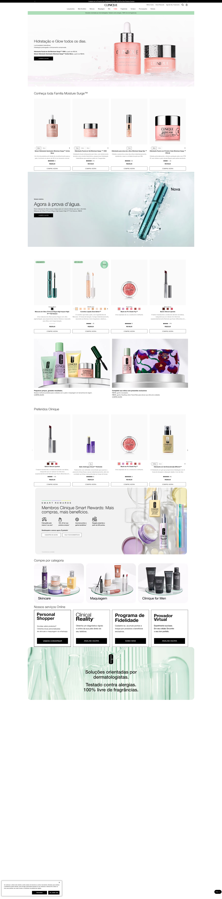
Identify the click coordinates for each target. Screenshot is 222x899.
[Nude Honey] (168, 309)
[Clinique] (111, 5)
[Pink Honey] (172, 309)
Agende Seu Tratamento (173, 4)
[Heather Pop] (139, 309)
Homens (153, 9)
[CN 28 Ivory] (101, 309)
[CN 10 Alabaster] (89, 309)
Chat (217, 891)
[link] (52, 121)
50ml (44, 148)
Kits (109, 9)
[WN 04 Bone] (85, 309)
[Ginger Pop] (127, 309)
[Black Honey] (164, 309)
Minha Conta (150, 4)
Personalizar (39, 892)
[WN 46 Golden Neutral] (105, 309)
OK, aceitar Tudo (54, 892)
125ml (154, 464)
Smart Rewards (160, 4)
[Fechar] (59, 882)
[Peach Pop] (119, 309)
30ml (38, 148)
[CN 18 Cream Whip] (81, 309)
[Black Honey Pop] (135, 309)
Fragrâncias (124, 9)
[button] (187, 5)
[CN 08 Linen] (76, 309)
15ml (77, 148)
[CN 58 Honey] (93, 309)
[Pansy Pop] (123, 309)
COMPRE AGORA (52, 168)
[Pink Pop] (131, 309)
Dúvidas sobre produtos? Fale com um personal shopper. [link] (110, 1)
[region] (31, 888)
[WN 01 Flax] (97, 309)
